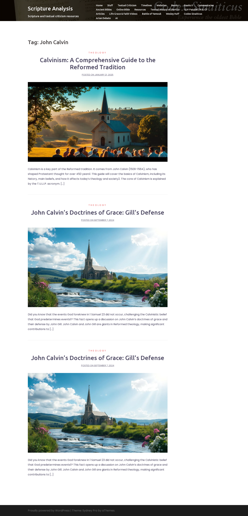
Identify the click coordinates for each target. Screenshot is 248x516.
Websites (162, 5)
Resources (140, 9)
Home (99, 5)
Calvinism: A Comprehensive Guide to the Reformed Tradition (98, 63)
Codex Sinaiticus (193, 13)
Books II (188, 5)
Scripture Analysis (50, 8)
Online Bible (123, 9)
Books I (175, 5)
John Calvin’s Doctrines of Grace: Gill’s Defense (97, 212)
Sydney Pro (89, 510)
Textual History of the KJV (165, 9)
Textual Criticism (127, 5)
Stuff (110, 5)
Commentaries (206, 5)
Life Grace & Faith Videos (123, 13)
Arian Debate (103, 18)
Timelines (146, 5)
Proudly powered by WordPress (49, 510)
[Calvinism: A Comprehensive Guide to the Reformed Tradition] (98, 122)
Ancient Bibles (104, 9)
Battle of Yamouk (151, 13)
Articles (100, 13)
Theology (98, 52)
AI (116, 18)
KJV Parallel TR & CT (196, 9)
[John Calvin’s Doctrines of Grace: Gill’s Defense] (98, 267)
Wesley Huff (172, 13)
